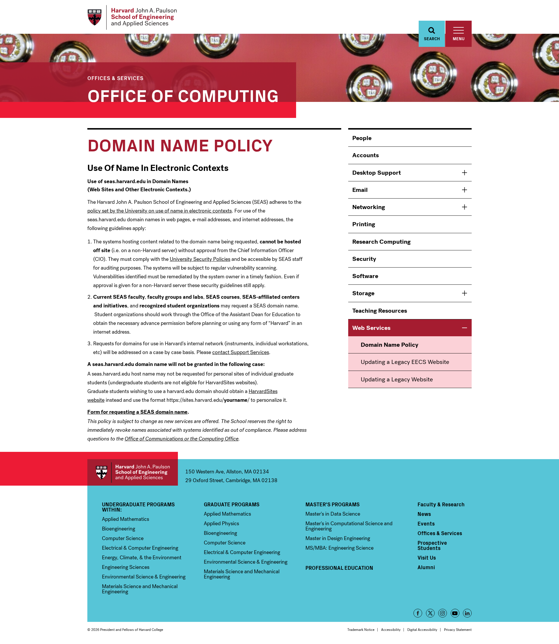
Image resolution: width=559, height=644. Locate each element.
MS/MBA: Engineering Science (339, 548)
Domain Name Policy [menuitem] (389, 345)
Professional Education (339, 567)
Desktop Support (376, 173)
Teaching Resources (379, 311)
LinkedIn (467, 613)
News (424, 513)
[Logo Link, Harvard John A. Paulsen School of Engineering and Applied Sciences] (132, 17)
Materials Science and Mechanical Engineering (140, 589)
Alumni (426, 567)
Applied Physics (221, 523)
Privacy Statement (458, 629)
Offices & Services (115, 78)
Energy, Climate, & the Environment (141, 557)
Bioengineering (118, 528)
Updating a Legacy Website (397, 379)
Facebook (417, 613)
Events (426, 523)
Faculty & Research (441, 504)
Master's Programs (332, 504)
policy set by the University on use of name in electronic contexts (159, 210)
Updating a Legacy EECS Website (405, 362)
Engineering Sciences (125, 567)
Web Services (371, 328)
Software (365, 276)
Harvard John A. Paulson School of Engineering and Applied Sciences (132, 472)
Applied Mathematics (125, 519)
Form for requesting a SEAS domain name (137, 411)
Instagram (442, 613)
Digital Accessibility (422, 629)
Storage (363, 293)
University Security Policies (200, 259)
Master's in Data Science (332, 513)
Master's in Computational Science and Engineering (348, 526)
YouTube (455, 613)
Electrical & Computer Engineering (140, 548)
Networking (368, 207)
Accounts (365, 155)
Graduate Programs (231, 504)
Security (364, 259)
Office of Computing (183, 94)
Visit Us (427, 557)
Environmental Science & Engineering (143, 576)
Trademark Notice (360, 629)
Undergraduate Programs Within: (138, 507)
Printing (363, 224)
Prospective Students (432, 545)
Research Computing (381, 242)
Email (360, 190)
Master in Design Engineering (337, 538)
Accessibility (391, 629)
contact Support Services (240, 352)
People (362, 138)
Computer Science (123, 538)
